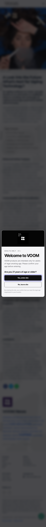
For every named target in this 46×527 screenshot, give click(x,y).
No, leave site (23, 284)
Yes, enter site (23, 278)
